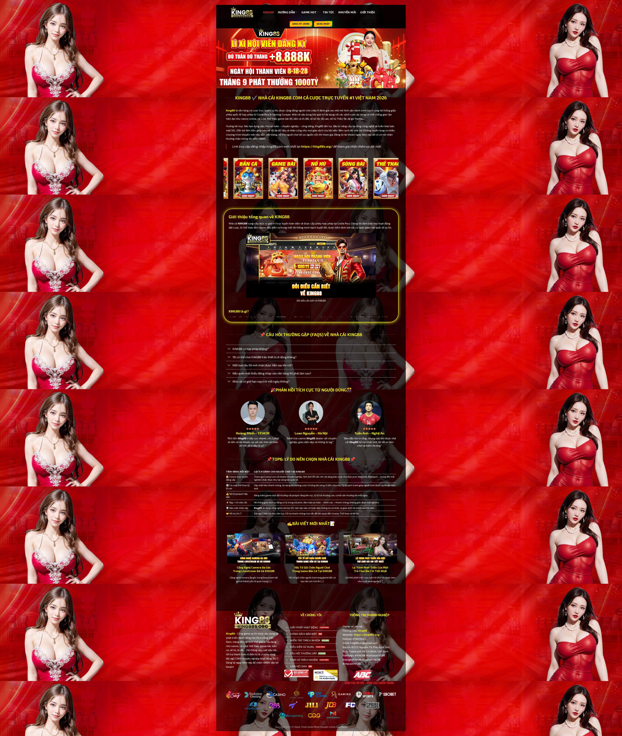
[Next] (396, 183)
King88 (230, 110)
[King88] (242, 12)
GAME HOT (309, 12)
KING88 (268, 12)
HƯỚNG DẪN (286, 12)
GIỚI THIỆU (367, 12)
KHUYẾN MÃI (347, 12)
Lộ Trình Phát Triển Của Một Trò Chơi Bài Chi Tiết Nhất (379, 569)
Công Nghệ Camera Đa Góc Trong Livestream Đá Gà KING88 (262, 569)
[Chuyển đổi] (229, 349)
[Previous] (225, 183)
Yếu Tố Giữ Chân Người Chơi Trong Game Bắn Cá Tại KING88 (320, 569)
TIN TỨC (328, 12)
